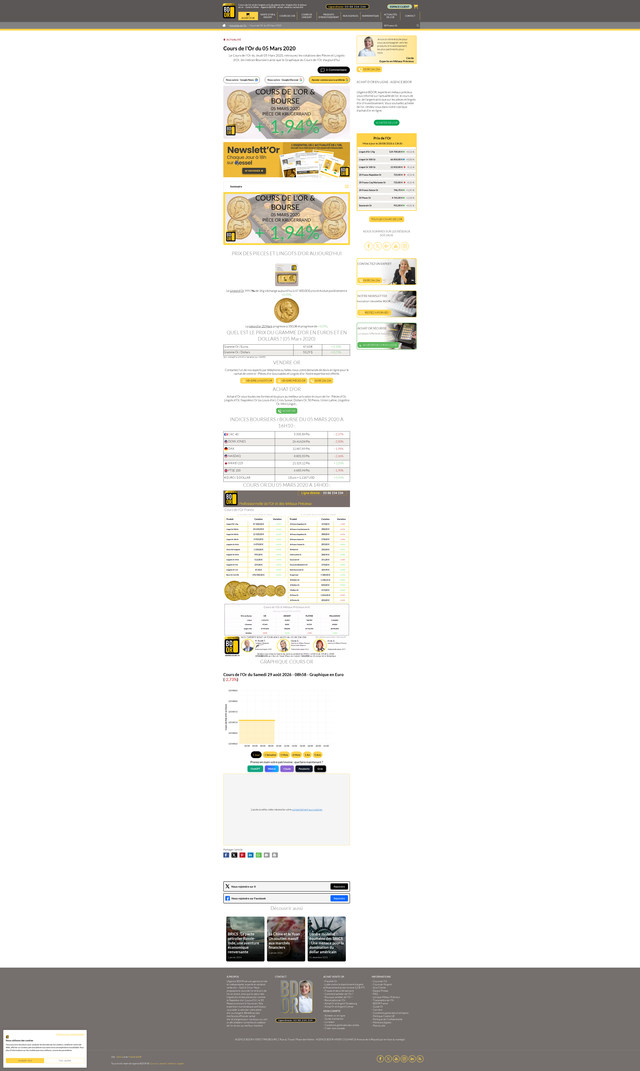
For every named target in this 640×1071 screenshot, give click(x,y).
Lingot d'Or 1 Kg (367, 151)
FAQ (375, 993)
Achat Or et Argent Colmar (339, 1006)
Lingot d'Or (237, 291)
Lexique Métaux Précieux (386, 997)
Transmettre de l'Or (383, 1000)
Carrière (377, 1009)
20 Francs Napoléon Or (370, 174)
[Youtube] (396, 246)
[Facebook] (368, 246)
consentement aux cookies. (307, 809)
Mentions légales (382, 1022)
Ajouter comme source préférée (328, 79)
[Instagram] (405, 246)
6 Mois (296, 754)
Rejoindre (339, 886)
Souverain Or (365, 205)
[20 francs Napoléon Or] (286, 310)
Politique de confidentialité (70, 1034)
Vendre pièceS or (293, 380)
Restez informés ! (376, 312)
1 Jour (256, 754)
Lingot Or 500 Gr (367, 159)
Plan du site (379, 1025)
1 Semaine (270, 754)
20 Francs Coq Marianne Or (372, 182)
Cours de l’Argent (382, 984)
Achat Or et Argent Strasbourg (341, 1003)
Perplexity (304, 768)
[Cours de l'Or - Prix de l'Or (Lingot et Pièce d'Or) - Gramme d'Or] (286, 573)
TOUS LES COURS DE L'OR (386, 219)
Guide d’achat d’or (334, 1018)
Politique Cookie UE (384, 1016)
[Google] (387, 246)
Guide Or (378, 1006)
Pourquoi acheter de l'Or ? (338, 997)
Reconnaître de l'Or (335, 1000)
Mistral (272, 768)
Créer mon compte (335, 1028)
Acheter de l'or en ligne (380, 345)
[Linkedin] (412, 1058)
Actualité (233, 39)
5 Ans (317, 754)
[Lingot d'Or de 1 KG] (286, 274)
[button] (287, 187)
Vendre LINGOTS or (259, 380)
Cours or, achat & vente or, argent (167, 1063)
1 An (307, 754)
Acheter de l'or (387, 122)
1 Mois (284, 754)
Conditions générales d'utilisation (390, 1012)
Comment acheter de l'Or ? (339, 993)
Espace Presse (380, 990)
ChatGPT (255, 768)
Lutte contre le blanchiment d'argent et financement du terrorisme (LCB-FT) (344, 986)
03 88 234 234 (355, 6)
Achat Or (288, 410)
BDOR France (380, 1003)
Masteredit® (135, 1056)
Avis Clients (379, 987)
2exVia (119, 1056)
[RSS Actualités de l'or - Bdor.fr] (420, 1058)
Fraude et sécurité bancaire (339, 990)
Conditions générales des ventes (342, 1025)
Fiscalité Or (331, 981)
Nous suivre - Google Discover (283, 79)
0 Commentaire (336, 70)
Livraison (329, 1021)
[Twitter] (378, 246)
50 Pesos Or (365, 197)
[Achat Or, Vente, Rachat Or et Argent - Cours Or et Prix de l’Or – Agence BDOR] (229, 17)
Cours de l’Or (380, 981)
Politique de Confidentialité (387, 1019)
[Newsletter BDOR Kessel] (286, 159)
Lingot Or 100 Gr (367, 167)
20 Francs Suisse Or (368, 190)
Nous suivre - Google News (240, 79)
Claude (287, 768)
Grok (320, 768)
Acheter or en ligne (335, 1015)
